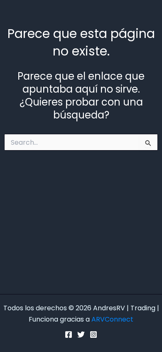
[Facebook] (68, 334)
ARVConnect (112, 319)
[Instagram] (93, 334)
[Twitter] (81, 334)
